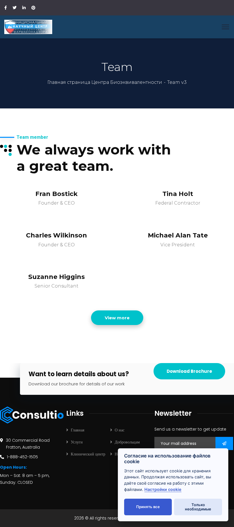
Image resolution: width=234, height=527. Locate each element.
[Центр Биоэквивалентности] (28, 26)
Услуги (77, 442)
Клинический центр (88, 454)
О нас (119, 430)
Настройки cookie (162, 489)
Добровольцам (127, 442)
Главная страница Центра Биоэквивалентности (104, 82)
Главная (77, 430)
